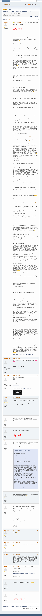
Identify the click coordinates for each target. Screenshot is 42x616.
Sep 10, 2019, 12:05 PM (16, 530)
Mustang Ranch (7, 4)
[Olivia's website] (4, 386)
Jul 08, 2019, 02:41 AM (16, 428)
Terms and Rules (34, 614)
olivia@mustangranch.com (27, 388)
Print (38, 19)
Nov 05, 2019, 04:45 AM (16, 542)
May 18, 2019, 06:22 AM (16, 375)
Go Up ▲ (38, 614)
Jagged (5, 397)
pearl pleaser (6, 22)
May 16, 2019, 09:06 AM (16, 358)
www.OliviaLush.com (16, 384)
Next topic (37, 16)
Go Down (4, 19)
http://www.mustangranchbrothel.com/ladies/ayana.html (23, 354)
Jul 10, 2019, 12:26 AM (16, 440)
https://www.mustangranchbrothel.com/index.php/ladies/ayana (24, 573)
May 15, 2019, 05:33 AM (17, 22)
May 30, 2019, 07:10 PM (16, 416)
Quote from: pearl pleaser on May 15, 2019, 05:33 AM (23, 450)
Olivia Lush (6, 375)
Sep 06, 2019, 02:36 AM (16, 504)
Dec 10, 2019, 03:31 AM (16, 566)
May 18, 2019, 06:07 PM (16, 397)
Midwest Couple (7, 440)
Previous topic (31, 16)
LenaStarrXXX (7, 358)
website (15, 369)
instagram (22, 369)
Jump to (24, 608)
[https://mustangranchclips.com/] (4, 371)
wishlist (19, 369)
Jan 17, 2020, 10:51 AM (16, 580)
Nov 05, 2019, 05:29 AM (16, 554)
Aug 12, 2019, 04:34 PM (16, 492)
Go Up (4, 604)
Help (30, 614)
